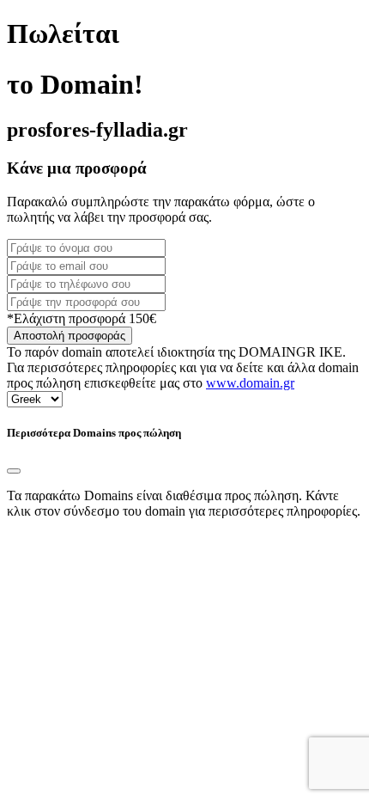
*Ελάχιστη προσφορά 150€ (81, 318)
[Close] (14, 471)
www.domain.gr (250, 383)
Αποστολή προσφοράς (69, 335)
